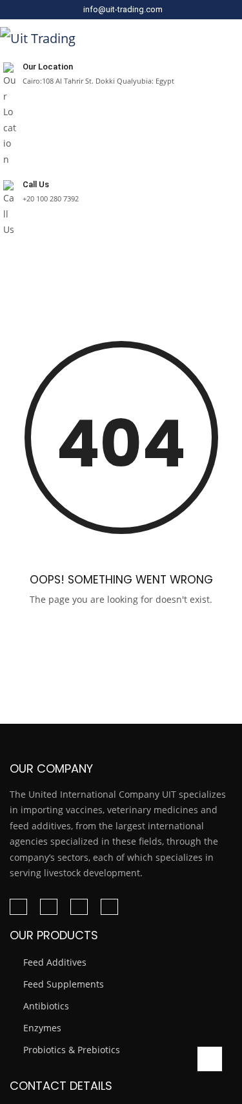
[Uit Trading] (38, 37)
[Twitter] (79, 907)
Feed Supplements (63, 984)
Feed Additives (54, 962)
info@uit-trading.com (123, 9)
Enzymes (42, 1028)
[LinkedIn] (48, 907)
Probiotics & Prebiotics (71, 1050)
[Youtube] (109, 907)
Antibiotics (46, 1006)
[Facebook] (18, 907)
